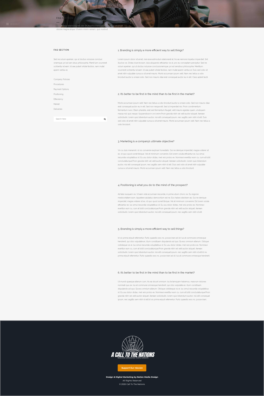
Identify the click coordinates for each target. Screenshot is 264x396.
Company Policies (62, 79)
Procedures (59, 84)
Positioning (58, 94)
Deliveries (58, 109)
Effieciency (58, 99)
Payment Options (61, 89)
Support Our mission (132, 368)
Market (57, 104)
